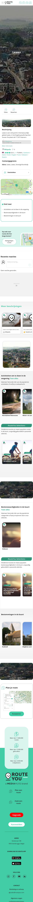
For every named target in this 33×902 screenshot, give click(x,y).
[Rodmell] (11, 633)
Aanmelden (16, 824)
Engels (14, 155)
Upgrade (16, 815)
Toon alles (14, 378)
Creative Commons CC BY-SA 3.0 (15, 497)
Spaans (4, 157)
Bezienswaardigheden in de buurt (14, 213)
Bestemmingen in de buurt (12, 216)
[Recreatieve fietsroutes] (11, 401)
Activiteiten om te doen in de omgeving (16, 209)
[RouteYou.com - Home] (8, 2)
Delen (6, 112)
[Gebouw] (11, 535)
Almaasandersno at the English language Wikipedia (14, 495)
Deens (4, 155)
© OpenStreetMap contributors (25, 194)
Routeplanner (16, 714)
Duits (9, 155)
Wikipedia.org (8, 141)
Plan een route (18, 791)
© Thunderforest (15, 194)
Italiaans (24, 155)
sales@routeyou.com (17, 892)
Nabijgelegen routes (9, 241)
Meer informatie (7, 146)
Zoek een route (18, 802)
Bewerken (14, 112)
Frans (19, 155)
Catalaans (26, 153)
